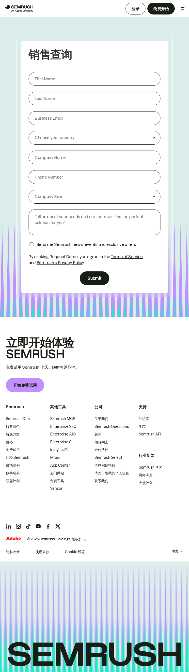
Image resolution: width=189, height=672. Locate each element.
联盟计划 (13, 481)
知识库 (144, 419)
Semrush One (18, 419)
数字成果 (13, 473)
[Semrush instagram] (18, 526)
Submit (94, 278)
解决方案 (13, 434)
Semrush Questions (111, 427)
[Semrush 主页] (18, 8)
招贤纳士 (101, 442)
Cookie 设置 (75, 552)
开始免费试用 (25, 385)
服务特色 (13, 427)
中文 (175, 551)
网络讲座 (146, 475)
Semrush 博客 (150, 467)
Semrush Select (108, 458)
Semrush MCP (62, 419)
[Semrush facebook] (48, 526)
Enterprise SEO (63, 427)
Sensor (56, 488)
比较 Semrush (17, 458)
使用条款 (42, 552)
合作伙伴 (101, 450)
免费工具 (57, 481)
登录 (135, 8)
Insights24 (59, 450)
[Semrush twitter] (58, 526)
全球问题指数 (104, 465)
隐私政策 (13, 552)
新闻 (97, 434)
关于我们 (101, 419)
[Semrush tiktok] (28, 526)
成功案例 (13, 465)
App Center (60, 465)
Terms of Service (127, 256)
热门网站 (57, 473)
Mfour (55, 458)
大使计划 (146, 483)
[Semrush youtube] (38, 526)
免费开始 (161, 8)
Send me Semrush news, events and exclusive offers (86, 244)
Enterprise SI (61, 442)
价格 (9, 442)
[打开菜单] (183, 8)
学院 (142, 427)
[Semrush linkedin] (9, 526)
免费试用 (13, 450)
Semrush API (150, 434)
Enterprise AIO (63, 434)
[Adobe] (13, 538)
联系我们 (101, 481)
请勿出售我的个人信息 (111, 473)
